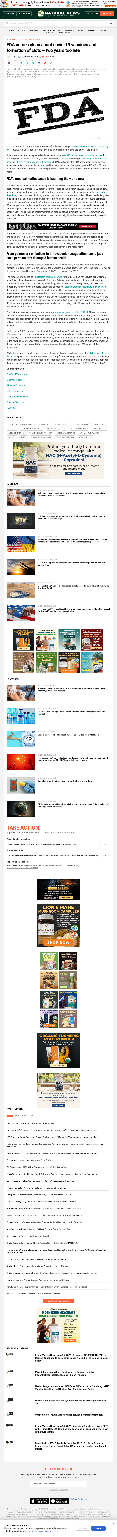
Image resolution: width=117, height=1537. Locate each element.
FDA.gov (11, 407)
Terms (70, 1509)
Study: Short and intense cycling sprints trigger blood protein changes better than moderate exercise (52, 1273)
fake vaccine (28, 71)
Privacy (64, 1509)
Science (49, 33)
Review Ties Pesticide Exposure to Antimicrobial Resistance (33, 1293)
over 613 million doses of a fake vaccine (81, 155)
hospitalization (64, 71)
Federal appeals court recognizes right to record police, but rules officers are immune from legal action (52, 1153)
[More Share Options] (52, 63)
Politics (21, 31)
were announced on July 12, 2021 (71, 312)
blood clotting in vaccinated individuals (84, 286)
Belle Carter (53, 536)
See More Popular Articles (59, 1301)
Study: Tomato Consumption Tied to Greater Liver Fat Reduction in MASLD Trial (42, 1243)
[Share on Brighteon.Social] (10, 63)
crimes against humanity (32, 429)
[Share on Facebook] (16, 63)
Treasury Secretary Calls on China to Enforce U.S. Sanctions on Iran (36, 1188)
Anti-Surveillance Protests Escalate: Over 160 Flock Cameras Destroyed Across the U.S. (46, 1208)
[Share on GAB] (34, 63)
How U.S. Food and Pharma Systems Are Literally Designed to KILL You (38, 1280)
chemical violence (70, 69)
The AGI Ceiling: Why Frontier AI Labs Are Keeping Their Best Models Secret (41, 1201)
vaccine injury (33, 76)
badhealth (16, 69)
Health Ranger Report (17, 1348)
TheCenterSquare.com (18, 396)
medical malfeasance (34, 74)
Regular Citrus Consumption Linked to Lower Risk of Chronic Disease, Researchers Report (47, 1287)
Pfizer (77, 74)
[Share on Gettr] (46, 63)
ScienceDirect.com (16, 402)
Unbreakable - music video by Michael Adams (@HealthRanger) (69, 1414)
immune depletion (80, 71)
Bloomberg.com (14, 380)
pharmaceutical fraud (90, 74)
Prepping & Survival (97, 31)
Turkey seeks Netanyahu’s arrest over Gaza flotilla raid (31, 1160)
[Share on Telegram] (28, 63)
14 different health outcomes (47, 277)
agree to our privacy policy (45, 1531)
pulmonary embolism (16, 76)
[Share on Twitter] (22, 63)
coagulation (84, 69)
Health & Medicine (51, 31)
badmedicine (28, 69)
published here (52, 1517)
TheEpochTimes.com (17, 374)
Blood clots (39, 69)
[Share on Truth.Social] (40, 63)
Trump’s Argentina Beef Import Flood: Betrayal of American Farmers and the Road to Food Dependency (52, 1174)
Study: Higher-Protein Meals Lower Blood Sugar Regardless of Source (37, 1266)
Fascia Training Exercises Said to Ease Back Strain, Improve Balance (36, 1259)
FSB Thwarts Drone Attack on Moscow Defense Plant (31, 1123)
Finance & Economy (74, 31)
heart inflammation (48, 71)
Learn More (83, 1528)
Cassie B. (52, 490)
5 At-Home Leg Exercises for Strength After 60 (28, 1236)
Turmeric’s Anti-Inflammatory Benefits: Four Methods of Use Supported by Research (44, 1222)
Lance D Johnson (30, 56)
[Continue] (84, 1484)
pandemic (68, 74)
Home (11, 31)
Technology (64, 33)
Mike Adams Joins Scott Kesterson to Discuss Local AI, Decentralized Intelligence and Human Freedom (65, 1373)
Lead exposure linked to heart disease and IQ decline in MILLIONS (68, 735)
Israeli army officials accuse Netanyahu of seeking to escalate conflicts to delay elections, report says (52, 1130)
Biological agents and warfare (26, 40)
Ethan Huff (52, 513)
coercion (94, 69)
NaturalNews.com (15, 391)
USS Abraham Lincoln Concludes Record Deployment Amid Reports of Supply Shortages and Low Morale (53, 1137)
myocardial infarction (54, 74)
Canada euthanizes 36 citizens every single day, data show (65, 781)
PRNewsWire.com (16, 385)
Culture (34, 31)
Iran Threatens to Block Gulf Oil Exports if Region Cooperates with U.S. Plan (40, 1181)
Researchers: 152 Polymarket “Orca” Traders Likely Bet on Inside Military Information (44, 1215)
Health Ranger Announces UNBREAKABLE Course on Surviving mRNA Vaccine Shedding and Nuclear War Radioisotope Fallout (72, 1388)
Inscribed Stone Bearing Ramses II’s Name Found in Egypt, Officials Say (38, 1229)
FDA (37, 71)
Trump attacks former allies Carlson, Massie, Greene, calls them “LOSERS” (39, 1194)
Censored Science (53, 69)
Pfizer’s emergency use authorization (34, 162)
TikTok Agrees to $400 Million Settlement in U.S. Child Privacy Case (37, 1167)
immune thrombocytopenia (40, 433)
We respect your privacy (59, 1490)
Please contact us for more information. (22, 868)
